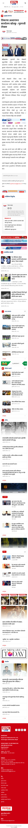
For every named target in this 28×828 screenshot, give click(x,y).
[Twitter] (19, 730)
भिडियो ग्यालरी (8, 368)
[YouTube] (22, 730)
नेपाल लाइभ (9, 31)
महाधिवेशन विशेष (4, 790)
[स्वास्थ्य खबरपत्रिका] (14, 809)
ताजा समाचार (8, 311)
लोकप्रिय (7, 662)
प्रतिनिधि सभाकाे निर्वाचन (6, 799)
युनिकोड (2, 802)
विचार (4, 552)
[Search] (25, 3)
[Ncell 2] (14, 123)
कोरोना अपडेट (4, 795)
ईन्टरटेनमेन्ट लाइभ (4, 785)
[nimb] (14, 120)
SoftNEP (15, 827)
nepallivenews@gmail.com (16, 184)
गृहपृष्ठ (2, 778)
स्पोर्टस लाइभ (3, 788)
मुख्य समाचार (3, 781)
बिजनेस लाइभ (3, 783)
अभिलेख (2, 792)
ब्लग (4, 608)
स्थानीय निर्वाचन (4, 797)
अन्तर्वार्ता (5, 497)
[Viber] (25, 730)
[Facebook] (16, 730)
